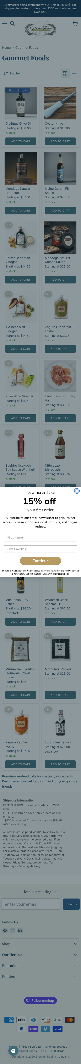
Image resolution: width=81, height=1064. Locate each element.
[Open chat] (13, 1051)
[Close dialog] (77, 491)
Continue (40, 561)
